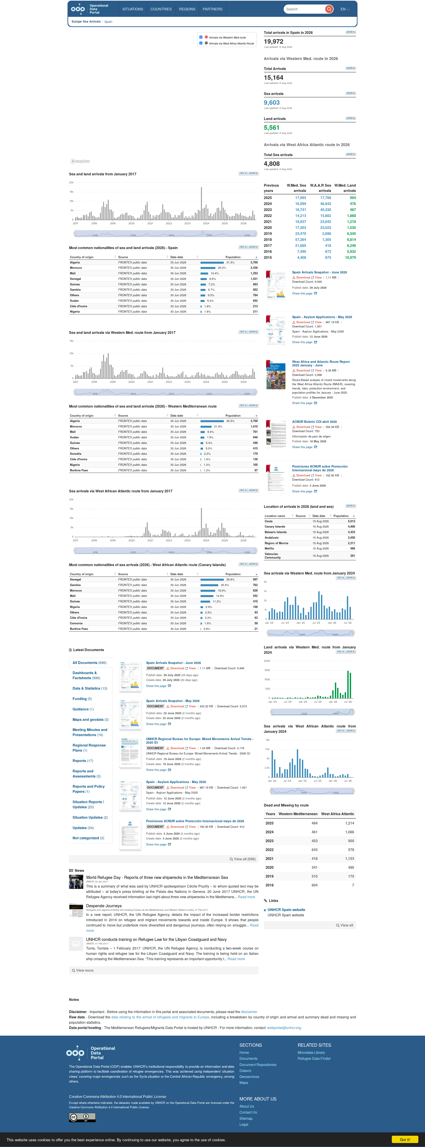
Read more (246, 896)
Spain (108, 21)
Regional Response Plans (89, 748)
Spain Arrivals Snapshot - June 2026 (173, 662)
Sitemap (246, 1118)
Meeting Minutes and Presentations (90, 732)
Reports (83, 760)
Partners (212, 9)
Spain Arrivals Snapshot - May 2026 (173, 700)
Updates (83, 827)
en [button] (344, 9)
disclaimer (249, 1011)
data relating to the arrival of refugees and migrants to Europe (160, 1016)
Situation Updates (90, 817)
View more (84, 970)
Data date (176, 257)
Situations (132, 9)
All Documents (89, 662)
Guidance (83, 709)
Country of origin (81, 257)
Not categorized (88, 837)
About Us (247, 1106)
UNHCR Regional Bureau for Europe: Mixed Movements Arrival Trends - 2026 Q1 (199, 741)
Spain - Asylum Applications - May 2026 (176, 781)
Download (177, 668)
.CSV (242, 173)
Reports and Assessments (87, 773)
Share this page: (157, 686)
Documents (248, 1058)
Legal (244, 1124)
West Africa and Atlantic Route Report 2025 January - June (321, 363)
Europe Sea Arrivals (86, 21)
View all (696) (245, 858)
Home (244, 1052)
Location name (275, 516)
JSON (252, 173)
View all (346, 925)
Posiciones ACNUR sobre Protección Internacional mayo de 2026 (195, 821)
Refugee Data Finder (314, 1058)
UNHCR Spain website (286, 909)
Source (123, 257)
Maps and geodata (91, 719)
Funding (82, 698)
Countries (161, 9)
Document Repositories (258, 1064)
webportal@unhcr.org (284, 1027)
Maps (244, 1082)
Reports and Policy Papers (89, 789)
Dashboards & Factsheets (86, 675)
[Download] (130, 676)
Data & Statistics (90, 688)
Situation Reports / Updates (88, 804)
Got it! (405, 1139)
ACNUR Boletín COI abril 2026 (314, 421)
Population (233, 257)
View (192, 668)
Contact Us (248, 1112)
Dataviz (245, 1070)
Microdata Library (311, 1052)
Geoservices (249, 1076)
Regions (187, 9)
